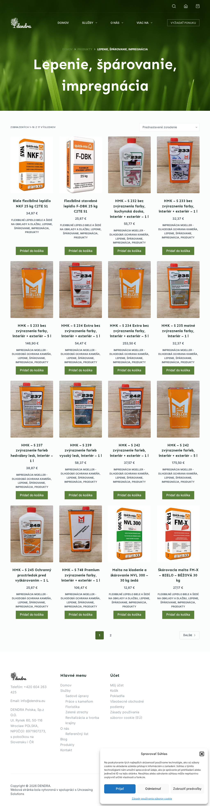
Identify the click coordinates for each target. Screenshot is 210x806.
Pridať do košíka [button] (32, 251)
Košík (114, 690)
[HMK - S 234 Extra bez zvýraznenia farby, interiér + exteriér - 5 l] (129, 289)
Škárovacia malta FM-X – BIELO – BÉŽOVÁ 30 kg (178, 575)
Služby (87, 22)
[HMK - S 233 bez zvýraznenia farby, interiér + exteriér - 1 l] (178, 164)
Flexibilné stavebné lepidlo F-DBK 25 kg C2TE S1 (81, 206)
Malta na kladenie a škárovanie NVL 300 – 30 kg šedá (129, 575)
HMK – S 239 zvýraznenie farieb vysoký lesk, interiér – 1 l (80, 450)
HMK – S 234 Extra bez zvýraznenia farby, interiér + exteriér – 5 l (129, 331)
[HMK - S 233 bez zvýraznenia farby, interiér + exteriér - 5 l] (31, 289)
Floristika (72, 707)
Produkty (32, 232)
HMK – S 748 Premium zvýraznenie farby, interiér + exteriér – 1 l (80, 575)
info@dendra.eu (33, 701)
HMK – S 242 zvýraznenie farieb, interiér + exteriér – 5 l (178, 450)
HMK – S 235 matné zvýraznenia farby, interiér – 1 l (178, 331)
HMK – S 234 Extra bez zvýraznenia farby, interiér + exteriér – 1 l (80, 331)
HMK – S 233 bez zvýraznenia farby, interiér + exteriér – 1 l (178, 206)
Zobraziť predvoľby (187, 789)
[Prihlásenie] (186, 6)
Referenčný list (76, 734)
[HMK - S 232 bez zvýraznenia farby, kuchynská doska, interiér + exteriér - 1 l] (129, 164)
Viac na (142, 22)
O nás (115, 22)
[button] (202, 754)
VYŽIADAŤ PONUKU (183, 22)
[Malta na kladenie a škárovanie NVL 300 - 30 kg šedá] (129, 533)
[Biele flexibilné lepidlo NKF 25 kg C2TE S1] (31, 164)
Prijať (120, 789)
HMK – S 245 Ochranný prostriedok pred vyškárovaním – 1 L (31, 575)
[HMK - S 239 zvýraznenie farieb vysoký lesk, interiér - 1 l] (80, 409)
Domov (63, 22)
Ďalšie (187, 635)
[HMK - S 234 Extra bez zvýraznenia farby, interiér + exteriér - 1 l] (80, 289)
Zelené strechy (76, 712)
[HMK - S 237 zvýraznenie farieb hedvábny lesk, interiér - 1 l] (31, 409)
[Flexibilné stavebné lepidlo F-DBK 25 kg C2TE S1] (80, 164)
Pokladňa (117, 696)
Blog (63, 739)
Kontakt (66, 750)
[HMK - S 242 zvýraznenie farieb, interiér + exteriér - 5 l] (178, 409)
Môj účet (117, 685)
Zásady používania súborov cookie (152, 798)
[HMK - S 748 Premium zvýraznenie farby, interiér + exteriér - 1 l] (80, 533)
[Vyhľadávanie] (174, 6)
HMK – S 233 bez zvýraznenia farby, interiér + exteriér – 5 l (32, 331)
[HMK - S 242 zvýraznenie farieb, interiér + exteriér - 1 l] (129, 409)
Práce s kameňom (79, 701)
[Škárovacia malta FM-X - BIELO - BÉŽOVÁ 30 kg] (178, 533)
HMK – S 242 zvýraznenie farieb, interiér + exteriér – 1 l (129, 450)
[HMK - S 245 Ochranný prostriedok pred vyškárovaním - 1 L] (31, 533)
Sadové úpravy (77, 696)
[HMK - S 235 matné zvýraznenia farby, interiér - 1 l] (178, 289)
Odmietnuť (153, 789)
